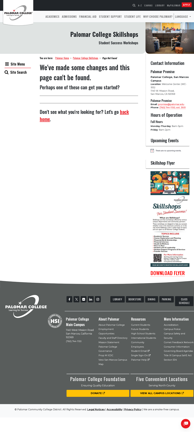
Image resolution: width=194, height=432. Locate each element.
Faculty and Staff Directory (113, 338)
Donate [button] (96, 393)
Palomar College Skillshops (85, 58)
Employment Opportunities (106, 331)
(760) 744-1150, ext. (172, 107)
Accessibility (114, 409)
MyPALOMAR (174, 5)
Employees (137, 346)
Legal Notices (96, 409)
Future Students (140, 329)
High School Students (143, 333)
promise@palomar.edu (171, 104)
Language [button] (182, 16)
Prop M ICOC (106, 355)
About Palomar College (112, 325)
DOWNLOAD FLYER (168, 272)
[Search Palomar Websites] (134, 5)
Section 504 (170, 359)
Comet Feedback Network (179, 342)
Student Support (110, 16)
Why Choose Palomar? (157, 16)
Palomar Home (62, 58)
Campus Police (172, 329)
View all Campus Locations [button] (160, 393)
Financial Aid (88, 16)
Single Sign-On (139, 355)
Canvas (148, 5)
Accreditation (171, 325)
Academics (52, 16)
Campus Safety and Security (174, 335)
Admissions (69, 16)
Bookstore (135, 299)
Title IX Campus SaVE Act (178, 355)
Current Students (140, 325)
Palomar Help (139, 359)
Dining (152, 299)
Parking (166, 299)
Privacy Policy (132, 409)
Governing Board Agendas (178, 351)
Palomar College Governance (108, 349)
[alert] (170, 150)
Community (137, 342)
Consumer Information (177, 346)
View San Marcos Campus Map (113, 362)
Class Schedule (184, 301)
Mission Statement (109, 342)
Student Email (139, 351)
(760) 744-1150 (74, 341)
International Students (143, 338)
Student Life (132, 16)
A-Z (140, 5)
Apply (186, 4)
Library (160, 5)
